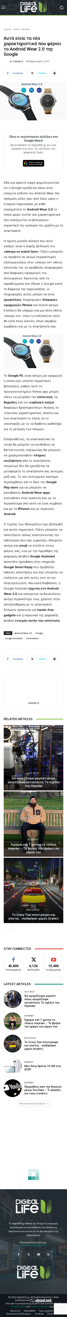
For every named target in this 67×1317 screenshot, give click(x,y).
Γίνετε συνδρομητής (53, 959)
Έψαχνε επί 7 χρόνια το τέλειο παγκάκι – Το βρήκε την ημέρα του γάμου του (33, 848)
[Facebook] (18, 1254)
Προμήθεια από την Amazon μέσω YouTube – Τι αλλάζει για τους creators (43, 1090)
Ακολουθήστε (33, 957)
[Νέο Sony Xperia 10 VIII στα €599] (13, 1066)
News (16, 29)
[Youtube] (38, 1254)
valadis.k (18, 61)
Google (39, 633)
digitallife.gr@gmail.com (33, 1245)
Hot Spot (33, 773)
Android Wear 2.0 (23, 633)
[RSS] (48, 1254)
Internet (33, 839)
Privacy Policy (18, 1306)
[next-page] (12, 930)
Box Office (33, 910)
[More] (54, 73)
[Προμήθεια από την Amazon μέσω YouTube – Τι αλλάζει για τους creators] (13, 1088)
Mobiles (26, 29)
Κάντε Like (13, 957)
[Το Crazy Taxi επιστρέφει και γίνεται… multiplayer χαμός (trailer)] (33, 890)
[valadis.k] (7, 61)
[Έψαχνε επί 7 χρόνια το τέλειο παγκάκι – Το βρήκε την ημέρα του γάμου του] (33, 824)
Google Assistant (14, 638)
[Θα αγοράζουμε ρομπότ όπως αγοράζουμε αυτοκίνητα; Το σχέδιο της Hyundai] (33, 757)
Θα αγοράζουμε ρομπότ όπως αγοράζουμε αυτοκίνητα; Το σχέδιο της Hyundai (34, 782)
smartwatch (32, 638)
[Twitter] (28, 1254)
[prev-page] (6, 930)
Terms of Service (40, 1306)
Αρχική (7, 29)
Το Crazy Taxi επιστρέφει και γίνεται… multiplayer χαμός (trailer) (33, 916)
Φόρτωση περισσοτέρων (32, 1103)
